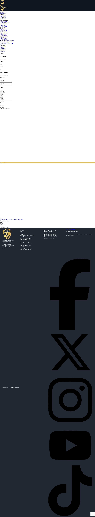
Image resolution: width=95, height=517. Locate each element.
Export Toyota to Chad (25, 239)
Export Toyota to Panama (50, 235)
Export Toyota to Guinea (25, 248)
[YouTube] (70, 464)
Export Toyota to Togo (49, 238)
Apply (2, 94)
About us (22, 233)
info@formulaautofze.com (72, 231)
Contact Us (22, 234)
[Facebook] (70, 329)
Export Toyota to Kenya (25, 249)
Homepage (4, 12)
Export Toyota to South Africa (51, 236)
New (1, 96)
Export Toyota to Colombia (26, 244)
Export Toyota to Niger (49, 233)
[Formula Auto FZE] (2, 4)
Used (2, 98)
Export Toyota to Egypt (25, 245)
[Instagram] (70, 425)
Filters (2, 14)
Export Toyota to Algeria (25, 238)
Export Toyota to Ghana (25, 246)
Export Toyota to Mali (49, 231)
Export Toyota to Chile (25, 242)
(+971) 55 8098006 (70, 229)
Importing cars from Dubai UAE (27, 235)
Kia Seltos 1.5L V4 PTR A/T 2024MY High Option (11, 219)
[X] (70, 374)
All (1, 95)
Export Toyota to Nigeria (50, 234)
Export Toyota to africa (25, 236)
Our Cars (22, 230)
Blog (21, 231)
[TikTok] (70, 515)
